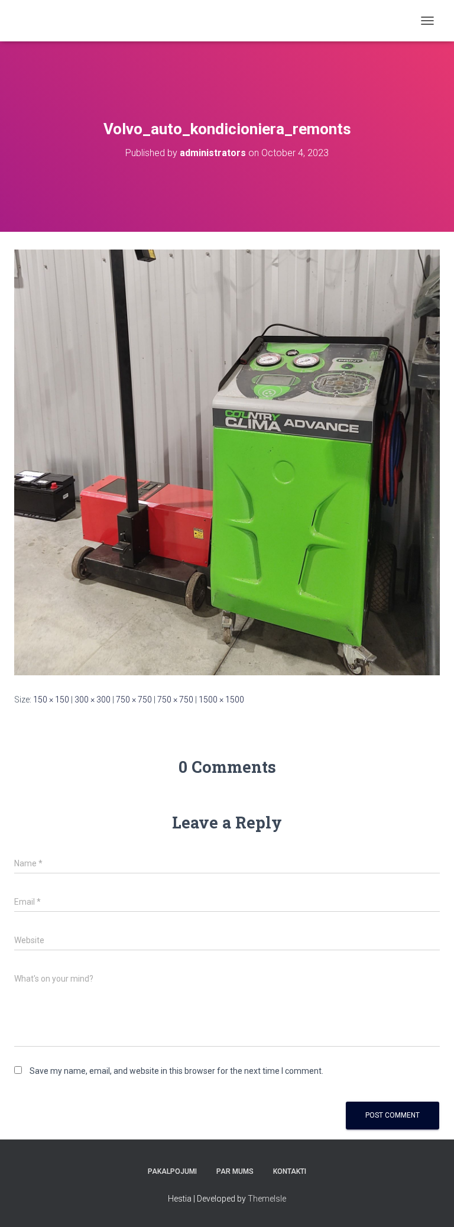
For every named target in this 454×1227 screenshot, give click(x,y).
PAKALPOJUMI (172, 1171)
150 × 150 (51, 699)
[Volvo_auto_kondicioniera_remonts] (227, 462)
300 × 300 (92, 699)
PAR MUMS (235, 1171)
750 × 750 (134, 699)
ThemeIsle (267, 1198)
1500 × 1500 (221, 699)
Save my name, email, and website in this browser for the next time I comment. (176, 1071)
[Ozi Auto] (87, 20)
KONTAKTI (289, 1171)
